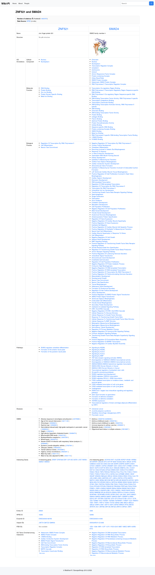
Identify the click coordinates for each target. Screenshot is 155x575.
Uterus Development (98, 292)
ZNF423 (113, 507)
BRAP (54, 460)
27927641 (69, 445)
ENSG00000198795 (45, 519)
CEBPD (127, 464)
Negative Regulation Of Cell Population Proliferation (108, 209)
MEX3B (118, 480)
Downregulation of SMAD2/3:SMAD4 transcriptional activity (111, 360)
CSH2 (120, 466)
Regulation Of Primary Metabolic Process (105, 329)
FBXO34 (113, 472)
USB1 (102, 505)
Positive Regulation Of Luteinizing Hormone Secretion (109, 254)
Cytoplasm (95, 68)
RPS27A (109, 492)
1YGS (112, 526)
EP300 (108, 470)
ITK (137, 476)
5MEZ (125, 526)
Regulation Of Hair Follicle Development (105, 290)
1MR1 (100, 526)
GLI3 (116, 474)
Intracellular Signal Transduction (102, 256)
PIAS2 (121, 484)
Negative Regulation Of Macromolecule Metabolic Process (111, 551)
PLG (134, 484)
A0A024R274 (94, 522)
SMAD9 (114, 496)
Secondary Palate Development (102, 305)
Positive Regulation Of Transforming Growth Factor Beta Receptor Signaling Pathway (113, 244)
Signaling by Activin (98, 352)
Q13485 (101, 522)
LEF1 (110, 478)
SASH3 (132, 492)
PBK (111, 484)
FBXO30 (107, 472)
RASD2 (92, 490)
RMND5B (97, 492)
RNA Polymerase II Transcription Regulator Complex (109, 84)
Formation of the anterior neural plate (53, 349)
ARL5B (100, 462)
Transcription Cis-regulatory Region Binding (106, 88)
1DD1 (91, 526)
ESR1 (118, 470)
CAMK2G (93, 464)
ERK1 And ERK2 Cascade (100, 309)
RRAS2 (114, 492)
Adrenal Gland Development (101, 239)
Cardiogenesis (96, 388)
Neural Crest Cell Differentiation (102, 231)
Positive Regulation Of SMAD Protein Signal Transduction (111, 294)
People (26, 3)
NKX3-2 (108, 482)
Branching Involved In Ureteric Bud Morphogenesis (108, 149)
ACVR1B (108, 460)
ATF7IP (109, 462)
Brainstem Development (99, 180)
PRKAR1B (109, 486)
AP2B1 (128, 460)
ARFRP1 (95, 462)
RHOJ (133, 490)
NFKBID (103, 482)
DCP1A (97, 468)
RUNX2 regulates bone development (104, 374)
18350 (41, 515)
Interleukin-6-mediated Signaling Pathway (105, 307)
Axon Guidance (97, 200)
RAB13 (98, 488)
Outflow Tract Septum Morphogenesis (104, 162)
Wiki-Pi (5, 3)
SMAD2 (92, 496)
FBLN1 (97, 472)
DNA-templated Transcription (101, 182)
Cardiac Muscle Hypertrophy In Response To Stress (109, 233)
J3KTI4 (41, 522)
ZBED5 (131, 505)
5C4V (116, 526)
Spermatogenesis (97, 194)
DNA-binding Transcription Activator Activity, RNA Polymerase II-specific (113, 105)
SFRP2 (107, 494)
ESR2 (122, 470)
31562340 (49, 431)
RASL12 (97, 490)
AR (91, 462)
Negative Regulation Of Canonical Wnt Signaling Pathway (110, 331)
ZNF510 (119, 507)
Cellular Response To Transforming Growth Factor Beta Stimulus (113, 319)
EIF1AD (70, 460)
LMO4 (115, 478)
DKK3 (107, 468)
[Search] (151, 3)
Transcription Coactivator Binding (102, 102)
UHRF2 (97, 505)
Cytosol (94, 72)
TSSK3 (107, 503)
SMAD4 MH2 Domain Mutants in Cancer (105, 366)
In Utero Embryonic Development (102, 153)
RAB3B (124, 488)
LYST (80, 460)
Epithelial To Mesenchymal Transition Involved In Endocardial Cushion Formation (115, 169)
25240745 (62, 435)
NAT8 (136, 480)
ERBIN (113, 470)
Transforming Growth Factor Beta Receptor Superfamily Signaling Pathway (113, 336)
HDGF (132, 474)
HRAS (125, 476)
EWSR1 (131, 470)
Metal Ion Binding (46, 96)
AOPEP (123, 460)
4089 (91, 511)
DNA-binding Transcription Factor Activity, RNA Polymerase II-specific (115, 98)
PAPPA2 (102, 484)
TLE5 (130, 500)
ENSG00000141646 (96, 519)
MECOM (107, 480)
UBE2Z (92, 505)
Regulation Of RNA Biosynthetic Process (105, 549)
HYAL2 (130, 476)
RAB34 (114, 488)
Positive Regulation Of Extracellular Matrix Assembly (109, 339)
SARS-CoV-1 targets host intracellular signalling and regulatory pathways (112, 391)
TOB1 (91, 503)
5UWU (134, 526)
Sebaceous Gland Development (102, 286)
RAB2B (108, 488)
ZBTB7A (92, 507)
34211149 (65, 421)
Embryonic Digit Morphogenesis (102, 266)
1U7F (104, 526)
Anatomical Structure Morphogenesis (104, 215)
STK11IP (114, 498)
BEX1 (124, 462)
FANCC (92, 472)
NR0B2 (120, 482)
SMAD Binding (96, 131)
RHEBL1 (118, 490)
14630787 (44, 19)
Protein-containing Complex (101, 76)
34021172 (55, 454)
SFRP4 (113, 494)
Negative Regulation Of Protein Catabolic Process (108, 264)
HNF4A (109, 476)
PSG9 (134, 486)
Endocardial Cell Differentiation (102, 301)
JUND (99, 478)
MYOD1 (131, 480)
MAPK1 (130, 478)
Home (14, 3)
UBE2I (125, 503)
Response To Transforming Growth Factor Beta (107, 317)
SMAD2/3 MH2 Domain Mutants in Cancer (105, 368)
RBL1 (109, 490)
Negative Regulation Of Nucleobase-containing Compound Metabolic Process (114, 540)
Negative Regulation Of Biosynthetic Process (106, 545)
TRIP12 (101, 503)
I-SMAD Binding (97, 137)
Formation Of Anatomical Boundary (103, 288)
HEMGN (97, 476)
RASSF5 (104, 490)
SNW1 (131, 496)
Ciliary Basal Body (98, 78)
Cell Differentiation (47, 145)
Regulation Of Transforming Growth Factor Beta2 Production (111, 249)
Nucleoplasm (45, 62)
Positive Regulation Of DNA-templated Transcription (109, 270)
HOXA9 (115, 476)
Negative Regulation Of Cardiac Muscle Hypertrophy (109, 221)
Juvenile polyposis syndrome (101, 411)
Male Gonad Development (100, 211)
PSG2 (130, 486)
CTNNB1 (129, 466)
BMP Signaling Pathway (100, 241)
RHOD (124, 490)
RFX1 (113, 490)
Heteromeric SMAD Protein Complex (104, 82)
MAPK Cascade (46, 549)
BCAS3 (119, 462)
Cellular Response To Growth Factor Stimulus (107, 315)
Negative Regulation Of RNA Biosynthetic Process (108, 535)
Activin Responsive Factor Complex (103, 74)
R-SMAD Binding (97, 139)
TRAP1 (96, 503)
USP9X (116, 505)
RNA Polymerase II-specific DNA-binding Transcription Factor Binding (114, 135)
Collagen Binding (97, 117)
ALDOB (117, 460)
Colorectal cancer (97, 409)
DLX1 (111, 468)
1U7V (108, 526)
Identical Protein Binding (100, 121)
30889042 (45, 429)
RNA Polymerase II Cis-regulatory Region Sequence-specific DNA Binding (113, 95)
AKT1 (113, 460)
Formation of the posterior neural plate (53, 352)
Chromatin (95, 59)
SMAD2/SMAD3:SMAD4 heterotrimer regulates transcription (111, 364)
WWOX (121, 505)
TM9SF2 (135, 500)
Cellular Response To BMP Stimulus (104, 321)
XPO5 (126, 505)
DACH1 (92, 468)
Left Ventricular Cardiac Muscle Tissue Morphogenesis (110, 172)
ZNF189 (107, 507)
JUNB (95, 478)
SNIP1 (119, 496)
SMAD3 (97, 496)
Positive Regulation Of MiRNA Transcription (106, 341)
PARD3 (107, 484)
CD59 (105, 464)
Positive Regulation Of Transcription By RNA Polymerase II (111, 272)
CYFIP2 (135, 466)
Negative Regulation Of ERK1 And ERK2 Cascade (108, 311)
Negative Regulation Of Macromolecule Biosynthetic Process (112, 543)
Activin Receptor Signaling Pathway (103, 251)
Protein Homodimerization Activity (103, 123)
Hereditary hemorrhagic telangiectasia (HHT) (106, 413)
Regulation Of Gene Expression (102, 219)
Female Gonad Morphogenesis (102, 303)
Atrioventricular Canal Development (103, 258)
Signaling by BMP (97, 356)
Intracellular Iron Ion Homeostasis (103, 190)
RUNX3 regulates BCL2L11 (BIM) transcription (107, 378)
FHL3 (122, 472)
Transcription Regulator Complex (102, 66)
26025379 (54, 439)
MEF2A (113, 480)
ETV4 (126, 470)
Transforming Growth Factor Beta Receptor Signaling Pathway (112, 192)
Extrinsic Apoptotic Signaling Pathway (104, 333)
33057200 (64, 437)
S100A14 (126, 492)
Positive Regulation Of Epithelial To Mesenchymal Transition (111, 229)
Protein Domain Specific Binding (51, 94)
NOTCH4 (114, 482)
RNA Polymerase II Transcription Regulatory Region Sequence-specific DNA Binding (115, 91)
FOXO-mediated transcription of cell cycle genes (107, 384)
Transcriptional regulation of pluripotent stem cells (108, 370)
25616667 (125, 429)
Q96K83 (52, 522)
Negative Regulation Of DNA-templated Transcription (109, 268)
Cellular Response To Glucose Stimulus (105, 313)
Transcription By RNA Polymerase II (104, 188)
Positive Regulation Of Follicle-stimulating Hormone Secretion (112, 274)
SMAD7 (108, 496)
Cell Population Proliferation (101, 206)
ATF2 (105, 462)
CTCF (124, 466)
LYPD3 (125, 478)
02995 (92, 515)
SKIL (124, 494)
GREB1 (127, 474)
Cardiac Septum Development (101, 178)
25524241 (64, 452)
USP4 (111, 505)
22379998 (76, 419)
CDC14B (110, 464)
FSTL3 (107, 474)
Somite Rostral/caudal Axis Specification (105, 247)
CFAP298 (60, 460)
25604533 (57, 447)
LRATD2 (120, 478)
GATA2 (112, 474)
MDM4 (102, 480)
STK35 (119, 498)
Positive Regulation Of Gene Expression (105, 223)
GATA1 (75, 460)
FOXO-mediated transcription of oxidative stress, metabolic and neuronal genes (112, 381)
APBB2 (133, 460)
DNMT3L (123, 468)
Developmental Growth (99, 278)
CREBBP (110, 466)
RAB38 (119, 488)
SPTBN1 (101, 498)
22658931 (120, 425)
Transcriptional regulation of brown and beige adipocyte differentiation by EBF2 (114, 404)
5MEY (120, 526)
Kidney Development (98, 157)
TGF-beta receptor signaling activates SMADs (107, 358)
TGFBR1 (105, 500)
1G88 (95, 526)
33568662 (53, 425)
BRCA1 (129, 462)
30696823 (53, 423)
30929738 (101, 419)
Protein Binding (46, 90)
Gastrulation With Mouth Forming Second (105, 155)
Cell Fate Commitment (48, 543)
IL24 (134, 476)
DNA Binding (45, 88)
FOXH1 (135, 472)
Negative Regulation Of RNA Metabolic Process (107, 537)
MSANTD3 (125, 480)
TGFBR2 (111, 500)
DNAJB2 (117, 468)
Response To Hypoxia (99, 151)
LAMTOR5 (105, 478)
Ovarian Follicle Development (101, 145)
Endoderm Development (99, 202)
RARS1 (84, 460)
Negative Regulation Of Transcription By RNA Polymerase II (111, 143)
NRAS (125, 482)
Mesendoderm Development (101, 276)
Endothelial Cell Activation (100, 260)
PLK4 (91, 486)
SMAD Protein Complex (99, 80)
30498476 (72, 433)
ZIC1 (97, 507)
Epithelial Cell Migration (99, 225)
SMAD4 (114, 29)
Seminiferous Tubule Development (103, 327)
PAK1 (97, 484)
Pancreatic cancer (98, 415)
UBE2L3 (131, 503)
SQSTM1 (107, 498)
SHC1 (118, 494)
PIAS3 (125, 484)
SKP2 (129, 494)
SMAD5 (103, 496)
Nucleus (43, 59)
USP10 (106, 505)
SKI (121, 494)
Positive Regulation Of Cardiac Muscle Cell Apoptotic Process (112, 227)
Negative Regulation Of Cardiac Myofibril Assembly (108, 343)
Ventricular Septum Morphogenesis (103, 298)
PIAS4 (130, 484)
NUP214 (135, 482)
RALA (133, 488)
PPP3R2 (103, 486)
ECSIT (132, 468)
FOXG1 (129, 472)
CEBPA (115, 464)
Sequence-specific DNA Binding (102, 127)
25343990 (61, 449)
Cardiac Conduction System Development (105, 164)
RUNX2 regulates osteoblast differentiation (55, 347)
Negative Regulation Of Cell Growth (103, 237)
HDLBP (92, 476)
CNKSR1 (98, 466)
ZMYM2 (102, 507)
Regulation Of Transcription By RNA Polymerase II (57, 143)
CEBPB (121, 464)
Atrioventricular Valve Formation (102, 166)
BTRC (134, 462)
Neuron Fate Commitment (49, 147)
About (20, 3)
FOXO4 (102, 474)
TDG (91, 500)
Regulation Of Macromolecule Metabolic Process (108, 553)
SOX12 (92, 498)
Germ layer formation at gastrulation (103, 394)
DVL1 (128, 468)
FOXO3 (97, 474)
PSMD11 (93, 488)
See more (42, 553)
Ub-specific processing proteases (103, 372)
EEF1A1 (92, 470)
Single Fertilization (98, 196)
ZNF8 (129, 507)
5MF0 (129, 526)
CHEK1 (132, 464)
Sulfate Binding (97, 125)
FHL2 (118, 472)
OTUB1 (92, 484)
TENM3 (95, 500)
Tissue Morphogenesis (99, 284)
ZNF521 (63, 29)
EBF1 (65, 460)
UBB (121, 503)
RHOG (128, 490)
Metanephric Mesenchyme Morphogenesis (105, 323)
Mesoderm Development (100, 204)
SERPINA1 (93, 494)
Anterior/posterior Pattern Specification (104, 217)
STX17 (130, 498)
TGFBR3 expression (98, 401)
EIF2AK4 (102, 470)
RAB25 (103, 488)
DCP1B (102, 468)
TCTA (134, 498)
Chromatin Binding (98, 111)
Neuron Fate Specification (100, 282)
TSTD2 (112, 503)
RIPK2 (92, 492)
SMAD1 (41, 462)
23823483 (107, 427)
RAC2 (129, 488)
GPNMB (121, 474)
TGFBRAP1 (119, 500)
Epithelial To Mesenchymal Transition (104, 159)
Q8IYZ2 (46, 522)
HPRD (29, 21)
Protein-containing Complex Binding (103, 129)
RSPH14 (120, 492)
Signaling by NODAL (98, 347)
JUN (91, 478)
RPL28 (103, 492)
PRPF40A (124, 486)
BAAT (115, 462)
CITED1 (92, 466)
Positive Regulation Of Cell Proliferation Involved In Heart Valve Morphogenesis (112, 175)
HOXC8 (120, 476)
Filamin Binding (97, 119)
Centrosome (96, 70)
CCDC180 (99, 464)
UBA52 (117, 503)
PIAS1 (116, 484)
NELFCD (97, 482)
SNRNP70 (125, 496)
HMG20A (104, 476)
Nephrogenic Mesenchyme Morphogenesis (106, 325)
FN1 (125, 472)
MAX (97, 480)
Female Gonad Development (101, 213)
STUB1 (124, 498)
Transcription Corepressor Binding (103, 100)
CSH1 (115, 466)
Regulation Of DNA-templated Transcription (106, 184)
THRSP (125, 500)
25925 (41, 511)
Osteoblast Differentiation (100, 147)
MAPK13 (93, 480)
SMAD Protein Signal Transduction (103, 296)
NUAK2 (129, 482)
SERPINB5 (101, 494)
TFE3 (100, 500)
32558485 (44, 443)
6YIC (91, 529)
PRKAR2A (117, 486)
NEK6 (91, 482)
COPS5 (104, 466)
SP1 (96, 498)
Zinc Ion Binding (46, 92)
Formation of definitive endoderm (102, 397)
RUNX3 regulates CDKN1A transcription (105, 376)
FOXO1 (92, 474)
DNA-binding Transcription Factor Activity (105, 113)
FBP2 (102, 472)
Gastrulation (96, 198)
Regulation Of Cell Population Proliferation (105, 262)
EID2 (97, 470)
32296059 (108, 419)
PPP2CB (97, 486)
